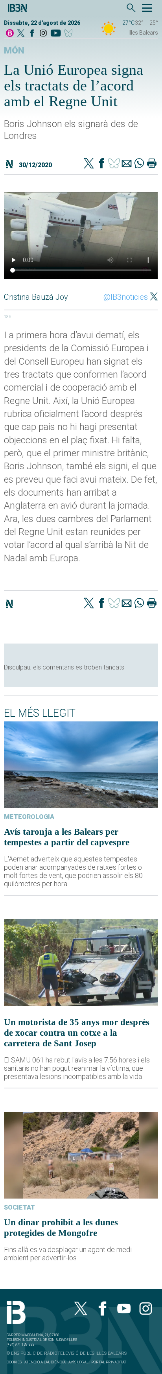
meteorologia (29, 817)
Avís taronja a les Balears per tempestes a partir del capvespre (66, 836)
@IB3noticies (125, 297)
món (14, 50)
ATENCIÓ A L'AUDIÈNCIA (45, 1362)
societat (19, 1207)
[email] (126, 164)
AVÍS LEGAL (78, 1362)
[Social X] (21, 33)
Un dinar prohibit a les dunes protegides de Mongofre (61, 1227)
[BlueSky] (69, 33)
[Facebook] (32, 33)
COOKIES (14, 1362)
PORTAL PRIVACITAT (108, 1362)
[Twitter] (88, 164)
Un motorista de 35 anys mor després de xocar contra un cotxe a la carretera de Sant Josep (76, 1032)
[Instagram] (43, 33)
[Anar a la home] (10, 33)
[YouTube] (55, 33)
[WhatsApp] (139, 164)
